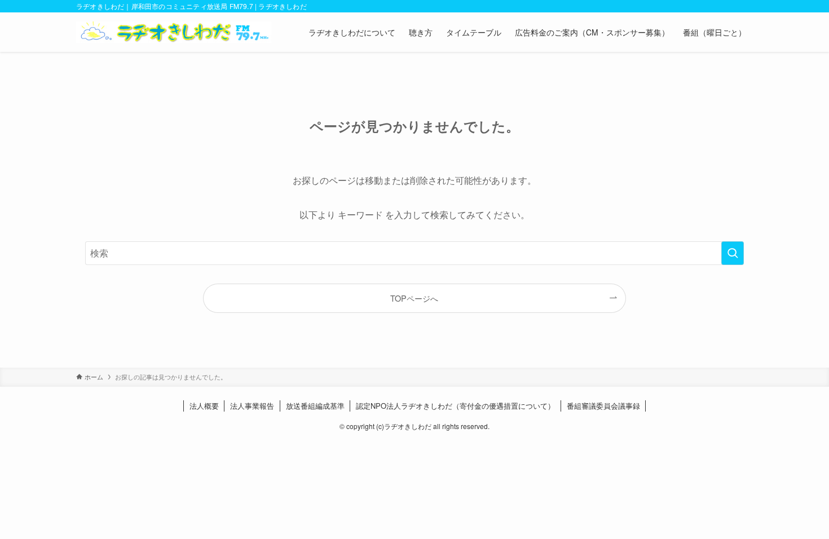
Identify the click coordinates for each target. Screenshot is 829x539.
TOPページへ (414, 298)
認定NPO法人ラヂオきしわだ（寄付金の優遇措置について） (455, 405)
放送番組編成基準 (315, 405)
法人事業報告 (252, 405)
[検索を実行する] (732, 253)
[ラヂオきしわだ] (173, 32)
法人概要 (204, 405)
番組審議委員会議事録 (603, 405)
